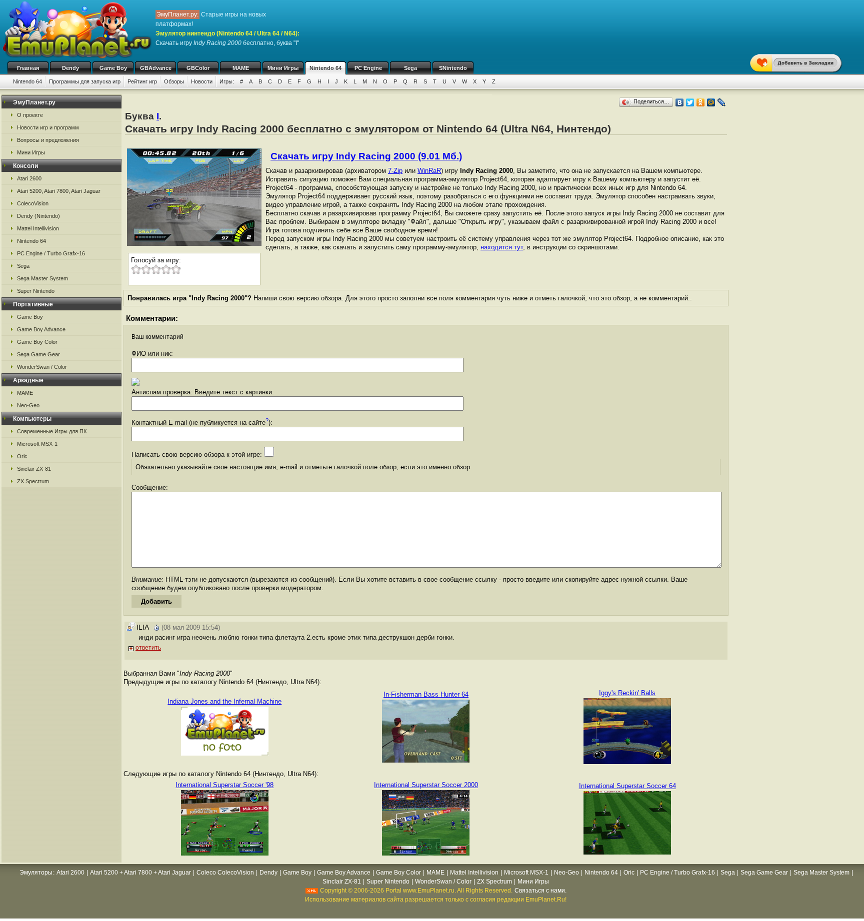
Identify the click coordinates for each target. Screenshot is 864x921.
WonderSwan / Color (42, 367)
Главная (28, 68)
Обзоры (174, 81)
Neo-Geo (28, 405)
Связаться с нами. (540, 890)
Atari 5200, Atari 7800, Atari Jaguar (58, 191)
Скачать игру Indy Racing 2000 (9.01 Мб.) (366, 156)
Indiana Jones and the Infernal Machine (225, 701)
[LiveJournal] (721, 102)
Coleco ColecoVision (225, 872)
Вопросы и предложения (48, 140)
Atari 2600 (29, 178)
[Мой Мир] (711, 102)
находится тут (501, 247)
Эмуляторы (36, 872)
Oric (22, 456)
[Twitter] (690, 102)
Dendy (70, 68)
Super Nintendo (35, 291)
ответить (148, 647)
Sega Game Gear (38, 354)
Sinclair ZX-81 (34, 469)
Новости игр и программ (48, 127)
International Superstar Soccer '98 (225, 785)
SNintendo (453, 68)
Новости (201, 81)
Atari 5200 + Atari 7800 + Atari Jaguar (140, 872)
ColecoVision (32, 203)
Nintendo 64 (326, 68)
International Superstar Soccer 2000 (426, 785)
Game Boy (113, 68)
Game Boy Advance (41, 329)
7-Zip (395, 170)
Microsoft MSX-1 (37, 444)
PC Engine (368, 68)
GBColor (198, 68)
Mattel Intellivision (38, 228)
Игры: (227, 81)
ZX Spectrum (33, 481)
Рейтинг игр (142, 81)
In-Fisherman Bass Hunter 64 (426, 694)
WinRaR (429, 170)
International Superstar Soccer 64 (627, 786)
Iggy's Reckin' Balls (627, 693)
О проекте (30, 115)
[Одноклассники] (701, 102)
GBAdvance (156, 68)
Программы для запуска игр (84, 81)
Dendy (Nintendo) (38, 216)
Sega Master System (42, 278)
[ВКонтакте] (679, 102)
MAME (240, 68)
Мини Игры (283, 68)
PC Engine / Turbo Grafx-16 (51, 253)
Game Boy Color (37, 342)
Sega (410, 68)
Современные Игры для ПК (51, 431)
